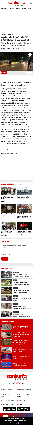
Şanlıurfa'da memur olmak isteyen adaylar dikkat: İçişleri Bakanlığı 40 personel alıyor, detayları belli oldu (24, 216)
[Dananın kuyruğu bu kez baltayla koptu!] (8, 208)
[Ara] (31, 3)
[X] (13, 383)
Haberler (3, 34)
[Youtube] (19, 383)
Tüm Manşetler (23, 400)
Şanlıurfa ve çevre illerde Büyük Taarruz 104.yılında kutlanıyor (24, 233)
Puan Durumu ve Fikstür (9, 400)
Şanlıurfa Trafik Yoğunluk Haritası (24, 395)
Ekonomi (11, 8)
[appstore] (9, 409)
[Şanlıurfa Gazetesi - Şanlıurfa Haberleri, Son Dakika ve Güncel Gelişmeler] (16, 3)
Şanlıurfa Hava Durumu (25, 389)
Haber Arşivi (22, 404)
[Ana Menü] (2, 3)
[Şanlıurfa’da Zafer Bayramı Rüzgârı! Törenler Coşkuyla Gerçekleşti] (8, 226)
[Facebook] (10, 383)
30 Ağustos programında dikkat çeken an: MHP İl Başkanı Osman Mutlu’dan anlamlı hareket (8, 199)
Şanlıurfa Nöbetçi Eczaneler (6, 390)
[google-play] (24, 409)
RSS (6, 416)
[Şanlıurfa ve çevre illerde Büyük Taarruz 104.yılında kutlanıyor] (24, 226)
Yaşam (18, 8)
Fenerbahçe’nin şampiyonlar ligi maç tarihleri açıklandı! (21, 284)
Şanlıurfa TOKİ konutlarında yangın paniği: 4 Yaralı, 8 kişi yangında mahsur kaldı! (21, 307)
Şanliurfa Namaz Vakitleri (6, 395)
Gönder (4, 259)
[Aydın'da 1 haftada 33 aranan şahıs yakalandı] (16, 61)
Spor (29, 8)
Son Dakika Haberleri (8, 404)
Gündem (4, 8)
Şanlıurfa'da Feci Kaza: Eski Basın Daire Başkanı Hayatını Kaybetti (22, 292)
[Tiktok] (22, 383)
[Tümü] (31, 268)
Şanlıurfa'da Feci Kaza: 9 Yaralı (22, 299)
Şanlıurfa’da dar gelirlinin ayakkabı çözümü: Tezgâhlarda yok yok (21, 276)
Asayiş (24, 8)
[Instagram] (16, 383)
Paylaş (4, 72)
